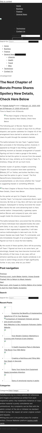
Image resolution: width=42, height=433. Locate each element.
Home (18, 6)
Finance (19, 12)
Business (19, 9)
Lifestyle (23, 17)
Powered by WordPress (27, 429)
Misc (22, 26)
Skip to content (6, 1)
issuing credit (32, 420)
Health (22, 20)
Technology (20, 28)
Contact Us (20, 31)
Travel (22, 23)
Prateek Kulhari (8, 106)
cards (2, 423)
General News (21, 14)
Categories (4, 391)
